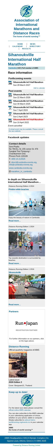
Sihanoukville (15, 272)
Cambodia (12, 68)
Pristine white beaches (19, 189)
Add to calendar (39, 88)
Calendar (17, 46)
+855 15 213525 (18, 159)
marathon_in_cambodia (21, 171)
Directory (35, 46)
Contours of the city (17, 230)
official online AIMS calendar (20, 410)
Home (20, 44)
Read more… (15, 221)
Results (26, 49)
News (33, 44)
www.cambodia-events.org (20, 168)
